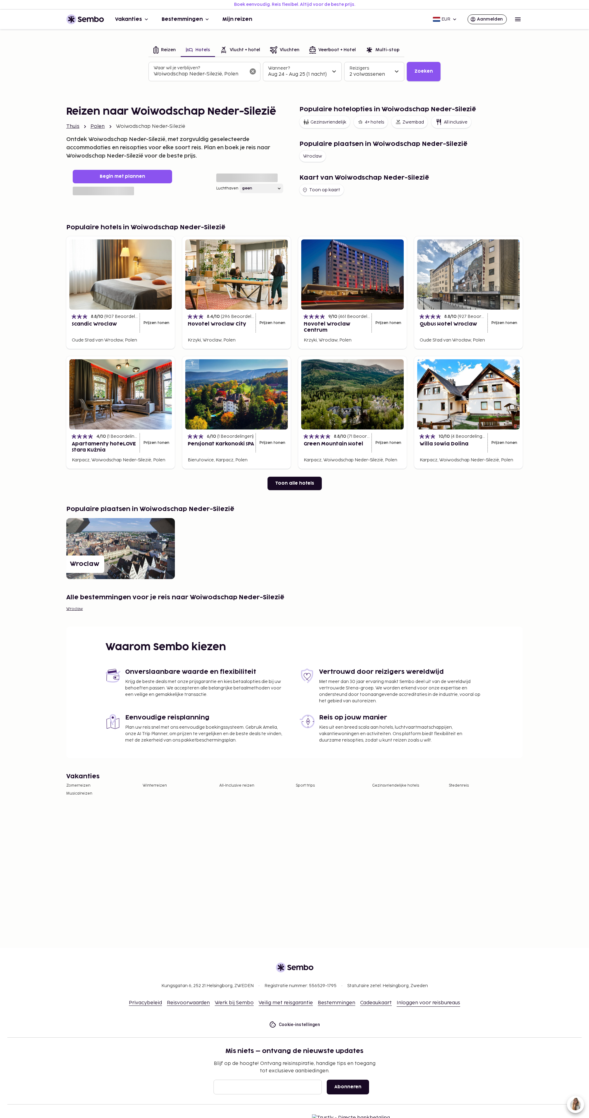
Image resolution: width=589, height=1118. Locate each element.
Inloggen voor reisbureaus (428, 1003)
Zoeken (423, 71)
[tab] (164, 50)
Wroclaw (312, 156)
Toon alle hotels (294, 483)
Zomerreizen (78, 785)
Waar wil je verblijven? (177, 68)
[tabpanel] (294, 72)
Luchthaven (227, 188)
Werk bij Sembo (234, 1003)
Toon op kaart (324, 190)
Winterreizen (155, 785)
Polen (97, 126)
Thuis (72, 126)
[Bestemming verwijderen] (252, 71)
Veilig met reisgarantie (286, 1003)
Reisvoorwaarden (188, 1003)
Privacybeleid (145, 1003)
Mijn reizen (237, 19)
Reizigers (359, 68)
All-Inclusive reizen (236, 785)
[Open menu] (518, 19)
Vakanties (128, 19)
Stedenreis (459, 785)
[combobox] (199, 74)
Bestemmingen (182, 19)
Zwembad (413, 122)
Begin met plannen (122, 176)
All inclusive (456, 122)
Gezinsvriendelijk (328, 122)
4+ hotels (374, 122)
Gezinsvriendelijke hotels (395, 785)
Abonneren (347, 1087)
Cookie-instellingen (299, 1024)
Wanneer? (279, 68)
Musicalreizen (79, 793)
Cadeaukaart (376, 1003)
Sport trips (305, 785)
